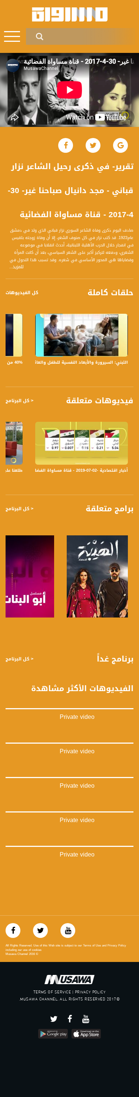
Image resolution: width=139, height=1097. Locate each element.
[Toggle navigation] (12, 36)
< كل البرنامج (19, 401)
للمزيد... (16, 267)
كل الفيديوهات (22, 293)
